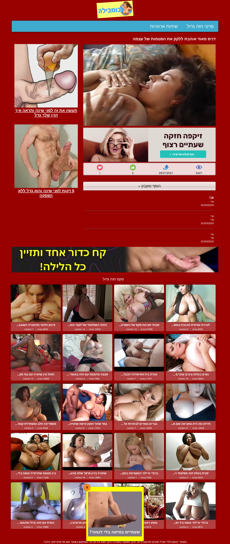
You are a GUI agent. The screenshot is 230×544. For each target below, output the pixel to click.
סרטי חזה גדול (200, 26)
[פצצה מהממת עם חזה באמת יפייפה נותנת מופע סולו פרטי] (87, 352)
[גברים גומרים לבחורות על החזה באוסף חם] (139, 402)
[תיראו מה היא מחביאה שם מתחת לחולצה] (191, 402)
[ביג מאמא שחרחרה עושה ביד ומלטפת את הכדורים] (36, 451)
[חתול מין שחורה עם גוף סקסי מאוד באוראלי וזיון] (36, 352)
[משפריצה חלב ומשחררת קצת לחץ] (36, 402)
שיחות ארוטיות (164, 26)
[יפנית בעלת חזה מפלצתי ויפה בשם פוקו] (191, 451)
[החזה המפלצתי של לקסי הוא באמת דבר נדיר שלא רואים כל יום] (87, 303)
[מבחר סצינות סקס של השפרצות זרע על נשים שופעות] (139, 303)
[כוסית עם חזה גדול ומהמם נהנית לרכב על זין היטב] (36, 501)
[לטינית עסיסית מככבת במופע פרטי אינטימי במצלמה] (191, 303)
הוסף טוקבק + (149, 185)
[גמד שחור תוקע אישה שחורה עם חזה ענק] (87, 402)
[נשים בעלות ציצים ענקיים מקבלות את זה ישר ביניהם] (191, 352)
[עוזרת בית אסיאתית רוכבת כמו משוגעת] (139, 352)
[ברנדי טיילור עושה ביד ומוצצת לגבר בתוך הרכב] (191, 501)
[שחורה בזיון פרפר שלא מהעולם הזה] (87, 451)
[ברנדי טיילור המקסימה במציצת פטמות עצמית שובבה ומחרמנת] (139, 451)
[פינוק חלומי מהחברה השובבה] (36, 303)
